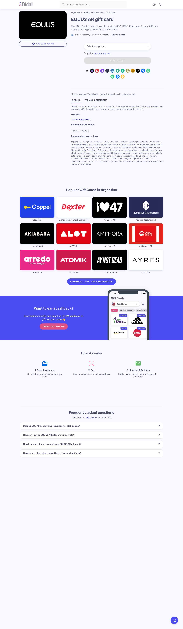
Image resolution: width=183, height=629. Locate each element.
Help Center (91, 417)
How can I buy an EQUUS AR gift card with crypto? (48, 435)
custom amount (102, 53)
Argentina (75, 12)
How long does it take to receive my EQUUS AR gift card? (52, 444)
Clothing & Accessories (92, 12)
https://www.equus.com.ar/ (80, 119)
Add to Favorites (45, 43)
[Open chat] (174, 620)
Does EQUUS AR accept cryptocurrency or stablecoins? (51, 426)
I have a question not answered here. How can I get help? (52, 453)
